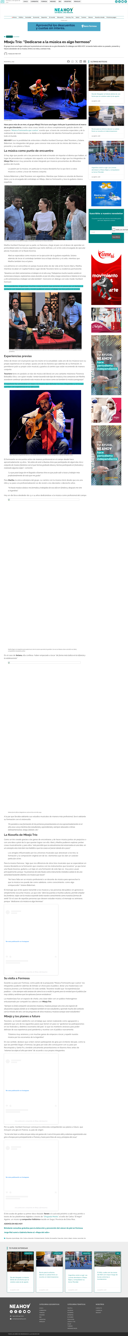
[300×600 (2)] (106, 395)
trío (85, 1238)
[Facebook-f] (125, 1)
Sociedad (16, 36)
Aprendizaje (15, 1238)
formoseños (53, 1238)
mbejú (70, 1238)
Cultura (25, 1238)
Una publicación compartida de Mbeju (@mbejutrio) (31, 972)
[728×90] (64, 30)
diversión (31, 1238)
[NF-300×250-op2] (106, 422)
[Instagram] (116, 1)
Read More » (14, 1284)
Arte (21, 1238)
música (75, 1238)
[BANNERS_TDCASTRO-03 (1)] (106, 206)
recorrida (80, 1238)
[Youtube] (122, 1)
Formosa (9, 36)
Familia (47, 1238)
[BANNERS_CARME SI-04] (106, 304)
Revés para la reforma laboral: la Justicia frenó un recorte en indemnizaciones (48, 1275)
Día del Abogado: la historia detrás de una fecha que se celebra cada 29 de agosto (19, 1280)
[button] (68, 61)
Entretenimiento (39, 1238)
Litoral (66, 1238)
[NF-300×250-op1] (106, 332)
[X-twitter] (119, 1)
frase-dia (60, 1238)
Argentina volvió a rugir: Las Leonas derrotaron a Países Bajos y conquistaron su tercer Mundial (106, 170)
